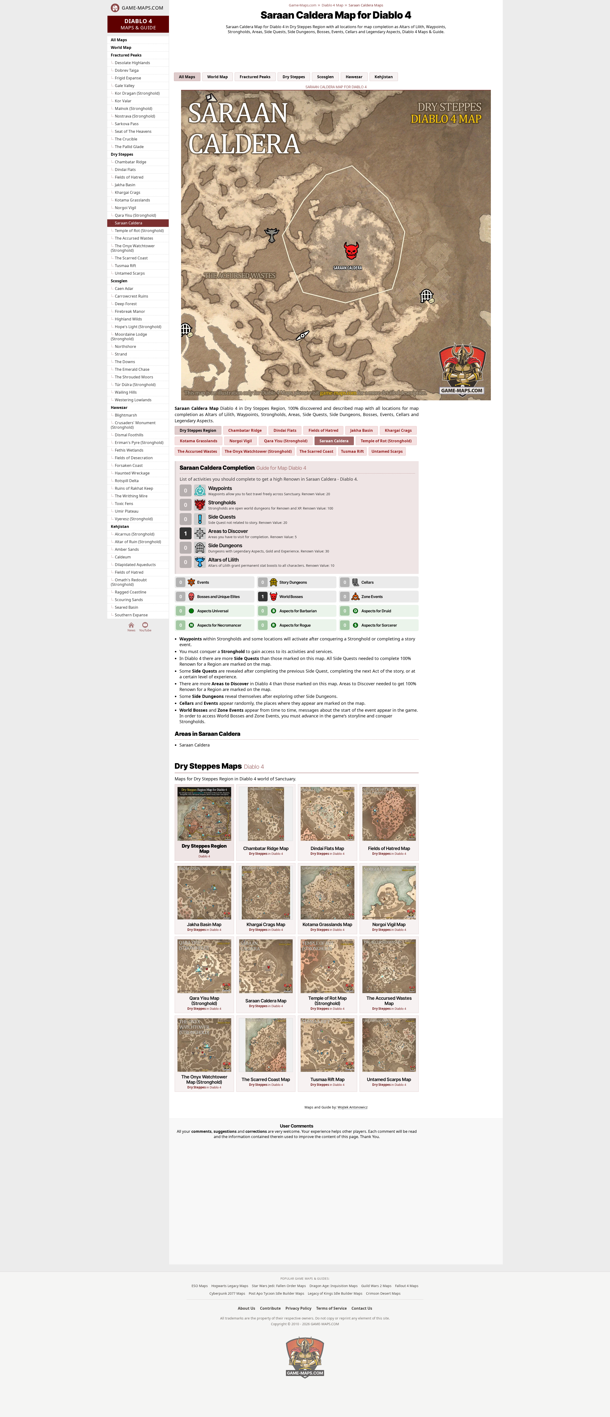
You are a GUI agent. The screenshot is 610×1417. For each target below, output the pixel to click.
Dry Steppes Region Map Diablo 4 (204, 822)
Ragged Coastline (130, 592)
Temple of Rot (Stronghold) (139, 230)
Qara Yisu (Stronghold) (135, 215)
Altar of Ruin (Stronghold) (138, 541)
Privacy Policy (298, 1308)
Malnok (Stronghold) (133, 108)
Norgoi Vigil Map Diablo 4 (389, 898)
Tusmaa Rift (125, 265)
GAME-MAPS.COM (142, 8)
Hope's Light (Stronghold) (138, 326)
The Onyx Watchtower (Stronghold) (133, 248)
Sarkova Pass (127, 123)
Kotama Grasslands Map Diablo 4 (327, 898)
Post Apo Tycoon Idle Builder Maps (276, 1293)
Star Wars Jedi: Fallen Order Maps (279, 1285)
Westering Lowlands (133, 399)
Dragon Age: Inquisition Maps (334, 1285)
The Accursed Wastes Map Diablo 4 (389, 975)
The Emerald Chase (132, 369)
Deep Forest (126, 303)
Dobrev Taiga (127, 70)
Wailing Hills (126, 392)
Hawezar (119, 407)
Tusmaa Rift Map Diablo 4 (327, 1054)
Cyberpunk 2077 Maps (227, 1293)
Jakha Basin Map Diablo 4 (204, 898)
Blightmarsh (126, 415)
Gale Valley (124, 85)
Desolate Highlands (132, 62)
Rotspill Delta (127, 480)
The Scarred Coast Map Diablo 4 (266, 1054)
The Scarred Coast (131, 258)
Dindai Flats (125, 169)
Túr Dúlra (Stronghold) (135, 384)
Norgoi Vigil (125, 207)
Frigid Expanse (128, 78)
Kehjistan (120, 526)
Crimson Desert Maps (383, 1293)
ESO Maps (200, 1285)
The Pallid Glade (129, 146)
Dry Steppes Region (198, 430)
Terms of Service (331, 1308)
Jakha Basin (125, 184)
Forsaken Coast (129, 465)
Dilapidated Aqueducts (135, 564)
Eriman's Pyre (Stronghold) (139, 442)
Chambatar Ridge (130, 162)
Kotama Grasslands (132, 200)
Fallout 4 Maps (406, 1285)
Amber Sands (127, 549)
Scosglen (119, 280)
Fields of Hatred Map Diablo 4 (389, 822)
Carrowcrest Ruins (131, 296)
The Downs (125, 361)
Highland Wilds (128, 319)
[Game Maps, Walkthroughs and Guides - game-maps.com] (305, 1357)
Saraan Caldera (128, 223)
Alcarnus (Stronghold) (134, 534)
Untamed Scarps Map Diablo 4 (389, 1054)
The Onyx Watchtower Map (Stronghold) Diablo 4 (204, 1054)
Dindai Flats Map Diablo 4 (327, 822)
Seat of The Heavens (133, 131)
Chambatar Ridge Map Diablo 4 (266, 822)
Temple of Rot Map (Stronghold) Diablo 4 (327, 975)
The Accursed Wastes (134, 238)
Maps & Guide (138, 24)
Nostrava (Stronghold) (135, 116)
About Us (246, 1308)
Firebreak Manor (130, 311)
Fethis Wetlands (129, 450)
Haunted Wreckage (132, 473)
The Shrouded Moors (134, 377)
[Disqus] (297, 1198)
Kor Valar (123, 100)
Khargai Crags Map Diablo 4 (266, 898)
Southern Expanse (131, 615)
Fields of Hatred (129, 177)
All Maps (119, 39)
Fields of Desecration (134, 457)
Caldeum (123, 557)
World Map (121, 47)
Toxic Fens (124, 503)
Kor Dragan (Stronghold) (137, 93)
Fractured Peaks (126, 55)
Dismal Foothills (129, 435)
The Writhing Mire (131, 496)
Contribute (270, 1308)
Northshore (125, 346)
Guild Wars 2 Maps (376, 1285)
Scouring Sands (129, 599)
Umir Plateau (126, 511)
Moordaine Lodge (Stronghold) (129, 336)
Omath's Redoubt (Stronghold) (129, 582)
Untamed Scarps (130, 273)
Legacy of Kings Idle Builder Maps (335, 1293)
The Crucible (126, 139)
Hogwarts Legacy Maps (229, 1285)
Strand (121, 354)
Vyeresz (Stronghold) (134, 518)
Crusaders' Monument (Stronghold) (133, 425)
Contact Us (361, 1308)
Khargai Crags (127, 192)
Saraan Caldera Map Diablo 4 (266, 975)
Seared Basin (126, 607)
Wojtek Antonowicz (353, 1107)
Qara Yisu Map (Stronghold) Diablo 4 (204, 975)
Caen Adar (124, 288)
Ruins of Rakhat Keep (134, 488)
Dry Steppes (122, 154)
